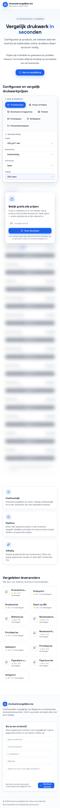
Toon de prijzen (31, 231)
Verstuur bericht (47, 785)
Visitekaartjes (17, 105)
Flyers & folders (39, 105)
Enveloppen (16, 119)
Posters (44, 112)
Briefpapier (35, 119)
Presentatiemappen (20, 126)
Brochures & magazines (22, 112)
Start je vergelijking (31, 72)
